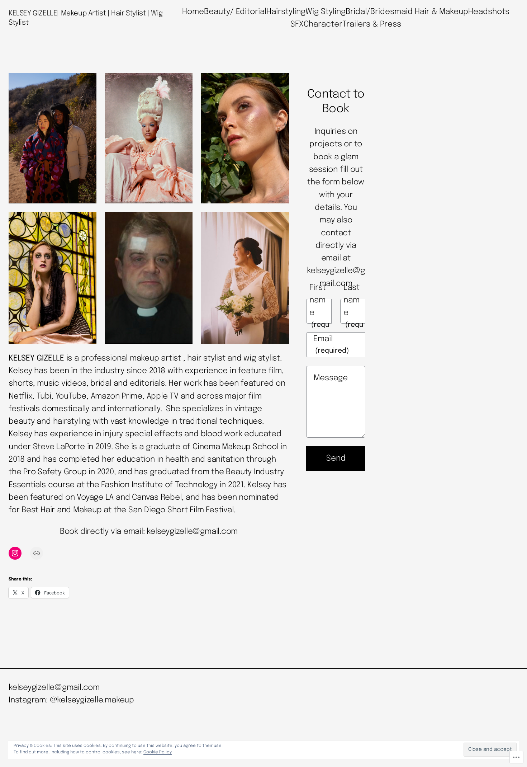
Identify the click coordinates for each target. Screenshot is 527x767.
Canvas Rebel (156, 498)
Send (336, 458)
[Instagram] (15, 553)
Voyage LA (96, 498)
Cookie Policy (157, 752)
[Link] (36, 553)
